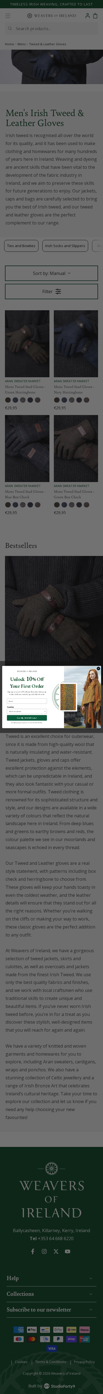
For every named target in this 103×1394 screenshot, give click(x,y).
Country (10, 707)
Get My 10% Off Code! (27, 717)
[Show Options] (45, 711)
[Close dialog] (98, 668)
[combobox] (26, 711)
